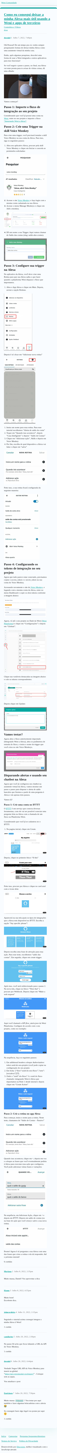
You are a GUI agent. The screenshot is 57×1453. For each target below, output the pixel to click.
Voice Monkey (24, 200)
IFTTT (8, 809)
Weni (6, 118)
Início (3, 1436)
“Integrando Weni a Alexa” (15, 121)
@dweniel (19, 1401)
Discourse (21, 1447)
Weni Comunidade (9, 3)
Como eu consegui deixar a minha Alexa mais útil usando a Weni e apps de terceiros (27, 19)
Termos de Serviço (9, 1441)
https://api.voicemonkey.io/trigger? (19, 1374)
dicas (6, 30)
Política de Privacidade (28, 1441)
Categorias (13, 1436)
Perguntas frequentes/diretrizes (32, 1436)
